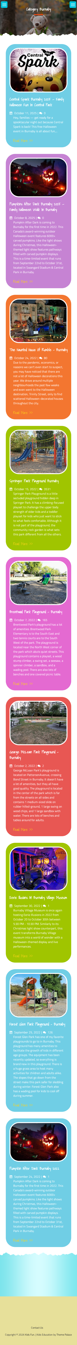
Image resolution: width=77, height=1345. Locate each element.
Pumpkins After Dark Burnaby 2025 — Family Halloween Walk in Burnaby (37, 207)
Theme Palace (64, 1335)
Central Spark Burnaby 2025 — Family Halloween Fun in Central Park (37, 102)
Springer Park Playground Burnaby (34, 481)
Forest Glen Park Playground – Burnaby (37, 1024)
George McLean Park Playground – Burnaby (34, 755)
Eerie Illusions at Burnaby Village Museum (38, 898)
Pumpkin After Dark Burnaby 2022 (34, 1168)
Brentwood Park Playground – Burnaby (36, 612)
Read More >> (23, 141)
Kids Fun (29, 1335)
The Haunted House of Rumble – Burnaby (38, 350)
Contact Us (37, 1328)
